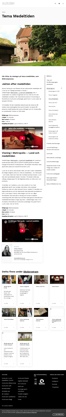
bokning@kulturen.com (19, 258)
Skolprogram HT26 (54, 91)
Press (19, 399)
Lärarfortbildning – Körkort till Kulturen (53, 148)
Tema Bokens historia (52, 120)
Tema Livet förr (53, 102)
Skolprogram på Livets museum (53, 132)
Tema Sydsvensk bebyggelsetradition (54, 126)
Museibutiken (6, 388)
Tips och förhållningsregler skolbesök (52, 82)
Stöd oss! (21, 386)
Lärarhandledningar (53, 161)
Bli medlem (5, 394)
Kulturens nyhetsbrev (8, 396)
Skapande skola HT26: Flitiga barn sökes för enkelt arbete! (53, 168)
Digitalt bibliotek (23, 381)
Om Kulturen (22, 383)
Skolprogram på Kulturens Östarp (53, 137)
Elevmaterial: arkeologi (54, 157)
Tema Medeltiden (53, 98)
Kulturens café (6, 386)
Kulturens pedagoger (53, 174)
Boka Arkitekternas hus (54, 184)
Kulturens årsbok (23, 378)
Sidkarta (11, 405)
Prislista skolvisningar (53, 143)
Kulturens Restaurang (9, 383)
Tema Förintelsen (53, 110)
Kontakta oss (6, 391)
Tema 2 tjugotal (53, 95)
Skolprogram (51, 88)
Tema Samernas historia (53, 114)
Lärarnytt (49, 153)
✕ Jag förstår (58, 414)
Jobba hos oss (22, 396)
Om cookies (5, 405)
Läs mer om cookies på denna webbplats (26, 412)
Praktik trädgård (23, 394)
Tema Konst (52, 106)
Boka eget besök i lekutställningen (52, 179)
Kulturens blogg (7, 399)
